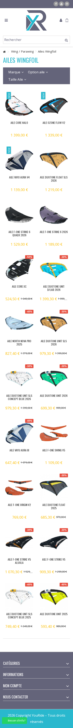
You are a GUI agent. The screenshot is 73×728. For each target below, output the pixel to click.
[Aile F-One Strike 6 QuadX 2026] (19, 215)
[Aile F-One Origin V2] (19, 488)
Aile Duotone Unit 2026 (54, 395)
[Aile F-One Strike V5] (54, 542)
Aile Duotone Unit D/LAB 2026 (53, 288)
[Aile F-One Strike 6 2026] (54, 215)
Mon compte (12, 685)
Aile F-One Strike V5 (53, 559)
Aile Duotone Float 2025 (53, 506)
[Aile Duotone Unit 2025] (54, 597)
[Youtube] (61, 3)
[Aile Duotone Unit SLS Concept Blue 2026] (19, 378)
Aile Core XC (19, 286)
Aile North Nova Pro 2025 (19, 342)
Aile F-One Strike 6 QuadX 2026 (19, 233)
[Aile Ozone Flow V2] (54, 105)
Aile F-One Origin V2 (19, 505)
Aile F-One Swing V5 (53, 450)
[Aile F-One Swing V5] (54, 433)
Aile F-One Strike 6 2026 (54, 232)
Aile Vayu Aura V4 (19, 177)
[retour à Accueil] (4, 51)
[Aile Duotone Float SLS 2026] (54, 160)
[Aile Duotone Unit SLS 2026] (54, 324)
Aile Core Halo (19, 122)
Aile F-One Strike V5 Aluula (19, 561)
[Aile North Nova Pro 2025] (19, 324)
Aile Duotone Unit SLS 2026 (54, 342)
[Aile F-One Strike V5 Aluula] (19, 542)
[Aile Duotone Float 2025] (54, 488)
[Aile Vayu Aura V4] (19, 160)
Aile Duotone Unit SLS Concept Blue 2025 (19, 615)
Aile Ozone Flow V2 (54, 122)
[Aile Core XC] (19, 269)
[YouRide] (36, 20)
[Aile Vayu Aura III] (19, 433)
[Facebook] (56, 3)
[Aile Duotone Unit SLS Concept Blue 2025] (19, 597)
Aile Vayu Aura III (19, 450)
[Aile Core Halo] (19, 105)
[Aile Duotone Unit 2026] (54, 378)
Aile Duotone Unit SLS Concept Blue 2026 (19, 397)
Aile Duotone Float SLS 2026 (54, 179)
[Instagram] (66, 3)
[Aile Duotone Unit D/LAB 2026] (54, 269)
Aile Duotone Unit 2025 (54, 614)
